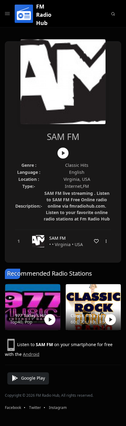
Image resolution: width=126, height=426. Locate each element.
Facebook (13, 407)
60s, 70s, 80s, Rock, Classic (92, 322)
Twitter (35, 407)
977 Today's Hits (31, 315)
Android (31, 354)
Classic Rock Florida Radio (92, 315)
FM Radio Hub (43, 15)
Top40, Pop (21, 322)
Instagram (58, 407)
